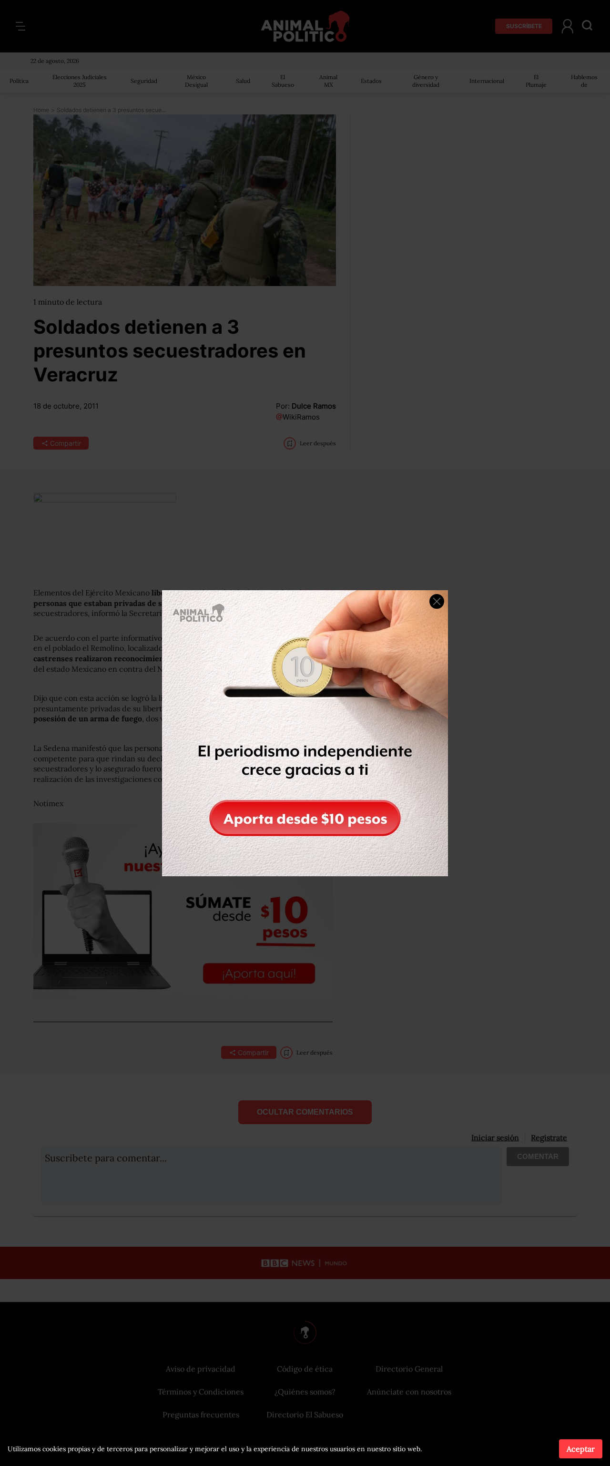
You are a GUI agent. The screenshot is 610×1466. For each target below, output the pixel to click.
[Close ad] (436, 601)
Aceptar (581, 1449)
